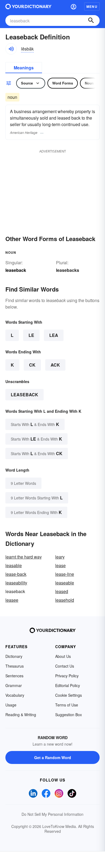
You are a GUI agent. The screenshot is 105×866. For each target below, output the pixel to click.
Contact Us (64, 666)
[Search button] (91, 20)
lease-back (15, 574)
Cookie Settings (68, 695)
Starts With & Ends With (35, 424)
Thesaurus (14, 666)
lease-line (64, 574)
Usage (10, 705)
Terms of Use (66, 705)
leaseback (24, 394)
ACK (55, 365)
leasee (11, 600)
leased (61, 591)
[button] (73, 6)
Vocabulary (14, 695)
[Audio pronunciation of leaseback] (11, 49)
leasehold (64, 600)
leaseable (64, 583)
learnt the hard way (23, 557)
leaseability (16, 583)
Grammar (13, 685)
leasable (13, 565)
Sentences (14, 675)
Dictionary (13, 656)
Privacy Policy (67, 675)
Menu (91, 6)
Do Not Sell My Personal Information (52, 814)
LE (31, 335)
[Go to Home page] (28, 6)
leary (60, 557)
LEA (53, 335)
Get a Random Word (52, 757)
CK (32, 365)
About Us (63, 656)
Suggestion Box (68, 714)
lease (60, 565)
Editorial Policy (67, 685)
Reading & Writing (20, 714)
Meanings (24, 68)
